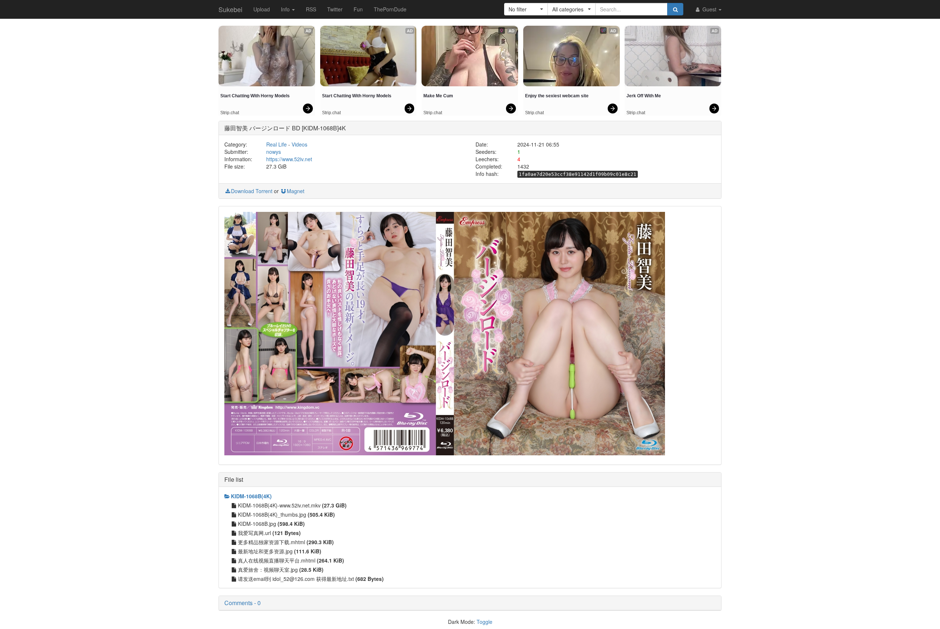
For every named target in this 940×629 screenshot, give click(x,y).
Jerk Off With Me (643, 95)
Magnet (295, 191)
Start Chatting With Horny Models (255, 95)
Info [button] (286, 9)
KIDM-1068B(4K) (251, 496)
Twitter (335, 9)
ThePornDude (390, 9)
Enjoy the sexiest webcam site (557, 95)
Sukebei (230, 9)
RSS (311, 9)
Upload (261, 9)
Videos (299, 144)
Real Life (276, 144)
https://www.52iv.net (289, 159)
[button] (526, 9)
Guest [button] (709, 9)
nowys (273, 151)
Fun (358, 9)
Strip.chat (229, 112)
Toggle (484, 621)
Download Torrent (251, 191)
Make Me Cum (438, 95)
